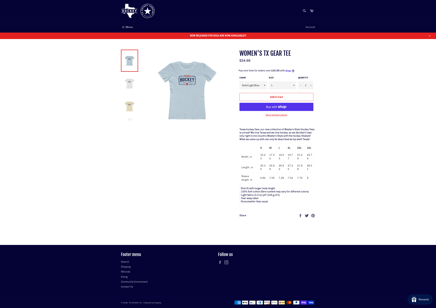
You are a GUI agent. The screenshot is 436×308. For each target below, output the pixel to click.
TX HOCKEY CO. (135, 303)
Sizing (124, 276)
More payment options (276, 115)
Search (125, 261)
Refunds (125, 271)
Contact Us (127, 286)
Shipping (126, 266)
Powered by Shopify (152, 303)
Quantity (303, 78)
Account (310, 27)
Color (242, 78)
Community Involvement (134, 281)
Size (271, 78)
